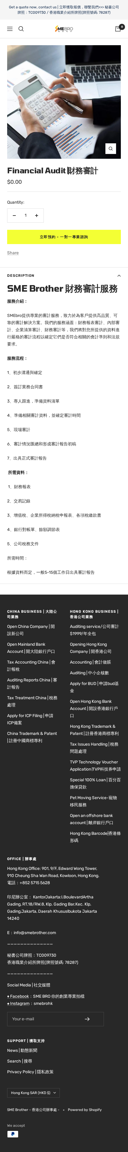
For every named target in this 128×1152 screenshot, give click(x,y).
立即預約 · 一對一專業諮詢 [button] (64, 237)
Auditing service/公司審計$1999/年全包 (94, 630)
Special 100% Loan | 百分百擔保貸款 (95, 783)
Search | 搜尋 (19, 1061)
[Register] (91, 1019)
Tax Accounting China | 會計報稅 (31, 666)
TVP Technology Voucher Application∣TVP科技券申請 (95, 766)
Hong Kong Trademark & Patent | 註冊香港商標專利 (94, 730)
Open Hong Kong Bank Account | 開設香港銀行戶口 (94, 708)
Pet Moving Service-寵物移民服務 (93, 801)
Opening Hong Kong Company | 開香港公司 (91, 648)
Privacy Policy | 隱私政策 (30, 1071)
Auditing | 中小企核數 (89, 672)
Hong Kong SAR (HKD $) (30, 1093)
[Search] (21, 29)
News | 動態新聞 (22, 1050)
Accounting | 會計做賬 (90, 662)
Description (21, 276)
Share (13, 252)
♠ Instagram (18, 1003)
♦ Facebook (18, 996)
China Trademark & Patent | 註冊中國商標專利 (32, 737)
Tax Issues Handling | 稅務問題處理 (94, 748)
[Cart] (118, 29)
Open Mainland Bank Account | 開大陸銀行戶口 (31, 648)
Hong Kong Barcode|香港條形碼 (95, 837)
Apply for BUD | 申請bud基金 (94, 687)
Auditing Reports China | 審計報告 (32, 684)
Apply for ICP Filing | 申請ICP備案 (30, 719)
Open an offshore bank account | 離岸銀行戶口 (91, 819)
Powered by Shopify (85, 1110)
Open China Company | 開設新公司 (31, 630)
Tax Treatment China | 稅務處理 (32, 701)
